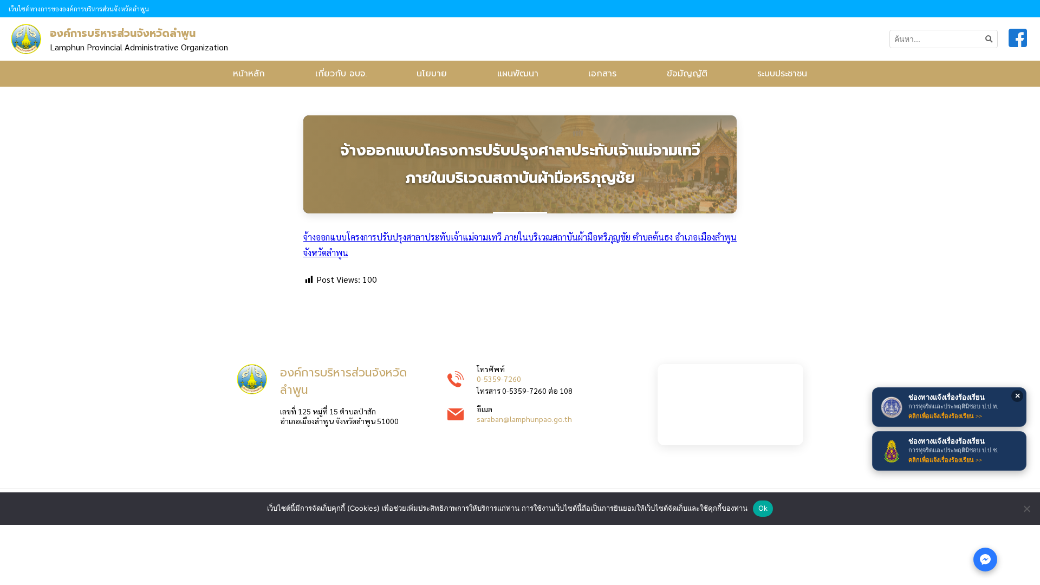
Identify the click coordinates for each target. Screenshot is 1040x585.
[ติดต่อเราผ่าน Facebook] (985, 559)
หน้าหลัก (249, 73)
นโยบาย (432, 73)
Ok (763, 508)
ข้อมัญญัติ (687, 73)
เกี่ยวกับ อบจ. (341, 73)
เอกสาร (602, 73)
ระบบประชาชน (782, 73)
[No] (1026, 508)
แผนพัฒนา (517, 73)
